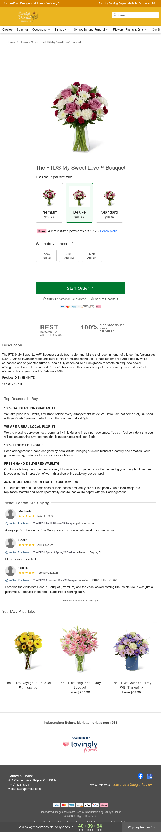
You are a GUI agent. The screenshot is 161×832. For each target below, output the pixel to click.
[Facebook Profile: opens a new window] (140, 776)
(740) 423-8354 (18, 784)
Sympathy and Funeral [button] (90, 29)
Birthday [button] (61, 29)
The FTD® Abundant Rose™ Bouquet (55, 580)
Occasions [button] (39, 29)
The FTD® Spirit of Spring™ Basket (54, 552)
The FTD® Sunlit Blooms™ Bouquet (54, 523)
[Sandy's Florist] (27, 16)
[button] (150, 814)
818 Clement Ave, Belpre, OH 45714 (32, 780)
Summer (22, 29)
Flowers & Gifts (28, 42)
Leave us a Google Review (132, 784)
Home (11, 42)
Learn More (108, 230)
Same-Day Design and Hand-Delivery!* (32, 3)
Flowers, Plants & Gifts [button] (128, 29)
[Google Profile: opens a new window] (150, 776)
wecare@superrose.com (24, 789)
